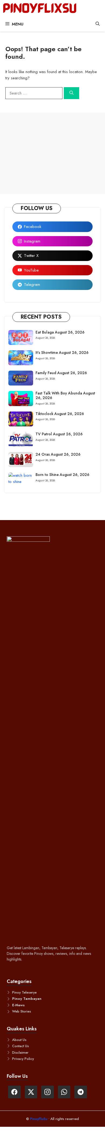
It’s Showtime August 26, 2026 (62, 352)
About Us (19, 1039)
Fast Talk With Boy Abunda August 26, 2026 (65, 395)
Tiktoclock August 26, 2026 (60, 413)
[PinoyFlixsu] (40, 8)
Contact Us (20, 1046)
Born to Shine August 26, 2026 (62, 474)
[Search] (71, 93)
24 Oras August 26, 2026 (58, 454)
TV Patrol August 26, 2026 (59, 434)
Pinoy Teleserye (24, 992)
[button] (97, 24)
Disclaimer (20, 1052)
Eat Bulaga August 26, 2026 (60, 332)
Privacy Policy (23, 1058)
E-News (18, 1005)
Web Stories (21, 1011)
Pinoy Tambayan (26, 998)
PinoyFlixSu (39, 1118)
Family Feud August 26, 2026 (61, 373)
